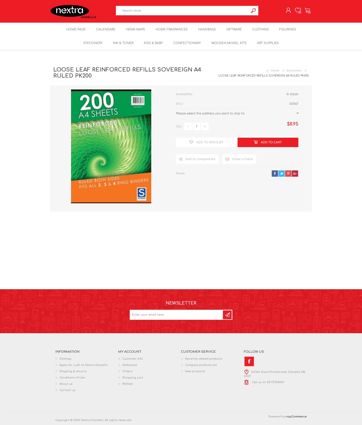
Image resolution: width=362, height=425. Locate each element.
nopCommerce (296, 416)
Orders (127, 371)
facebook (275, 173)
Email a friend (242, 159)
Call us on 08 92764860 (267, 382)
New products (195, 371)
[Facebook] (249, 361)
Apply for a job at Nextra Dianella (83, 365)
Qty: (179, 126)
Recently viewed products (203, 358)
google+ (295, 173)
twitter (281, 173)
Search (253, 10)
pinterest (288, 173)
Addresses (129, 365)
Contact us (67, 390)
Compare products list (201, 365)
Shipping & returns (73, 371)
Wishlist (127, 383)
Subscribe (227, 314)
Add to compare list (200, 159)
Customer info (132, 358)
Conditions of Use (72, 377)
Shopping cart (307, 10)
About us (65, 383)
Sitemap (65, 358)
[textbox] (182, 10)
